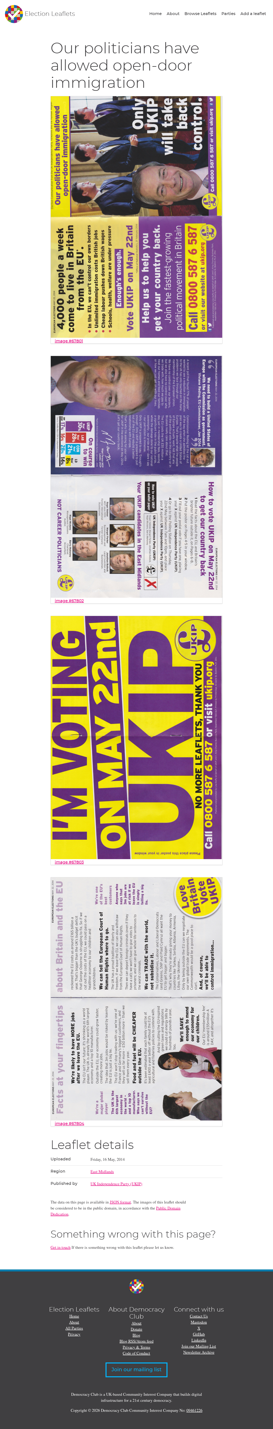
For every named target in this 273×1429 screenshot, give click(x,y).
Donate (136, 1329)
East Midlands (102, 1171)
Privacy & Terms (136, 1347)
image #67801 (69, 341)
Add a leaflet (253, 14)
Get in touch (61, 1247)
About (173, 14)
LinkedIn (198, 1340)
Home (155, 14)
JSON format (120, 1202)
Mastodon (199, 1322)
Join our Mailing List (198, 1346)
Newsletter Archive (198, 1352)
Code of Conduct (136, 1353)
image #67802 (69, 601)
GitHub (199, 1334)
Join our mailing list (136, 1369)
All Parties (74, 1328)
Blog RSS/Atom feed (136, 1341)
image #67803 (69, 862)
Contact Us (199, 1316)
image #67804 (69, 1124)
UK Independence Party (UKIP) (116, 1183)
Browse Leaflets (200, 14)
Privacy (74, 1334)
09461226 (194, 1410)
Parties (228, 14)
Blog (136, 1335)
